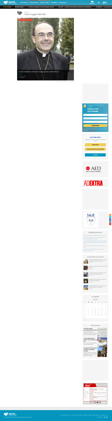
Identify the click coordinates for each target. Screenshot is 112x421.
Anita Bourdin (21, 77)
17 (85, 312)
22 (102, 312)
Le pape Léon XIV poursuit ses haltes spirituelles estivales (90, 349)
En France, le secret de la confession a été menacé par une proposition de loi (97, 273)
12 (91, 309)
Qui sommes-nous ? (65, 415)
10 (85, 309)
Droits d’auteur (95, 415)
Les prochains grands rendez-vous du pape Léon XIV (90, 340)
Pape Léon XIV (24, 2)
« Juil (84, 319)
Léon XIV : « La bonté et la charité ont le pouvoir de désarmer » (53, 7)
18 (88, 312)
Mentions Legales (88, 415)
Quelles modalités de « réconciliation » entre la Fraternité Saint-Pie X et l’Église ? (97, 286)
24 (85, 314)
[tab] (89, 385)
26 (91, 314)
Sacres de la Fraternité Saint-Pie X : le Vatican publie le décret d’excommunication (98, 260)
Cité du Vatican (34, 2)
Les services (80, 415)
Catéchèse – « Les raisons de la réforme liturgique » (88, 7)
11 (88, 309)
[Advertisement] (95, 93)
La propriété (73, 415)
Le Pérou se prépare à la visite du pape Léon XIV (19, 7)
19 (91, 312)
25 (88, 314)
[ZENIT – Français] (11, 2)
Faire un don (62, 2)
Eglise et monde (44, 2)
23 (105, 312)
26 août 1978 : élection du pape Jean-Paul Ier (93, 235)
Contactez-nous (103, 415)
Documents (54, 2)
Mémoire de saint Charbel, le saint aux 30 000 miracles (98, 267)
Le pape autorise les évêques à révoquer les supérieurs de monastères (97, 280)
